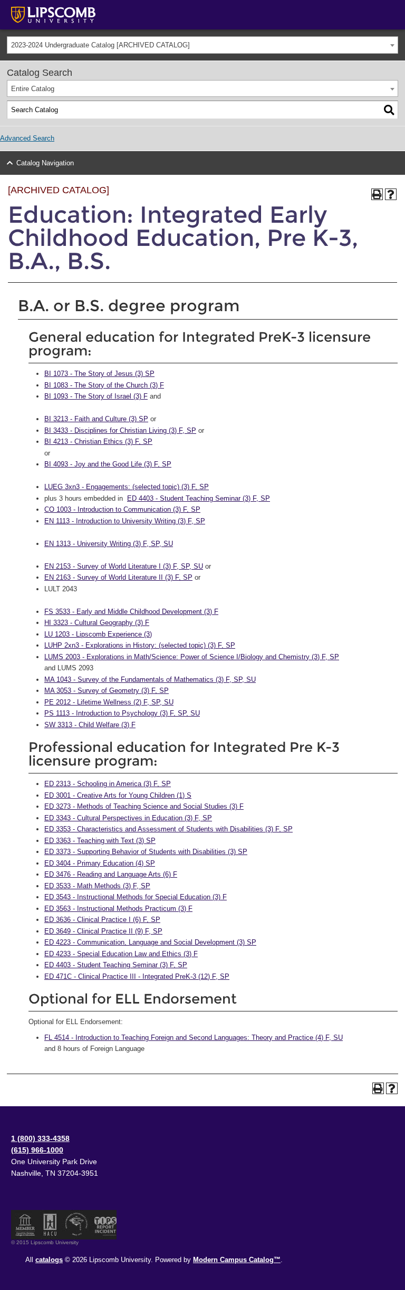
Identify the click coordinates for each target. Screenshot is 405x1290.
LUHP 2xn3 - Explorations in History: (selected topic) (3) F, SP (139, 645)
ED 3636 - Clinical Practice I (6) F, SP (102, 920)
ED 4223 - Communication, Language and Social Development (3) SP (150, 942)
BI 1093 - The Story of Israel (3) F (96, 396)
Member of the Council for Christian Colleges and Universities (25, 1224)
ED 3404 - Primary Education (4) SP (99, 863)
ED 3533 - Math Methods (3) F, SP (97, 886)
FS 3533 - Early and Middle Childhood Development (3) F (131, 612)
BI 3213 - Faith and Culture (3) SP (96, 419)
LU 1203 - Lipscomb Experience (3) (98, 634)
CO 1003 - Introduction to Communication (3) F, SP (122, 509)
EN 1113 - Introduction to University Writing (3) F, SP (124, 521)
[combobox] (202, 45)
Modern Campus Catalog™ (237, 1260)
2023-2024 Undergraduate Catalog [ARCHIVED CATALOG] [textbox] (100, 45)
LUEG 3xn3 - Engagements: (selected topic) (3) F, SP (126, 487)
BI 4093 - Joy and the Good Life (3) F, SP (107, 464)
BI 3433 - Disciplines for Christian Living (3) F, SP (120, 430)
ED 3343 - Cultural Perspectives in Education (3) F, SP (128, 818)
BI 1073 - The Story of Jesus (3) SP (99, 374)
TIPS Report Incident (105, 1224)
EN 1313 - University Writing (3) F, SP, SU (108, 544)
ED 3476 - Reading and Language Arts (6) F (110, 874)
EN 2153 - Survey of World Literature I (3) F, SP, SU (123, 566)
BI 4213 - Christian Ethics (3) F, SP (98, 441)
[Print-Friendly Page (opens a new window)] (377, 194)
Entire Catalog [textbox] (32, 89)
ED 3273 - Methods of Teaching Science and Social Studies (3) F (144, 806)
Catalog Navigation (45, 163)
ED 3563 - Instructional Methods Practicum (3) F (118, 908)
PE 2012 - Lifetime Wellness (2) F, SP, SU (108, 702)
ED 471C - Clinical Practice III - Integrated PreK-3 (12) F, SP (136, 976)
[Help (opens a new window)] (391, 194)
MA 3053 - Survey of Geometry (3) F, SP (106, 690)
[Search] (389, 110)
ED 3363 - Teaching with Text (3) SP (100, 841)
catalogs (49, 1260)
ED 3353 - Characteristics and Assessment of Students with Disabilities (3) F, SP (168, 829)
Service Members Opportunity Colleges (77, 1224)
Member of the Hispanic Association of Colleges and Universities (50, 1224)
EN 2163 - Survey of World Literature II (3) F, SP (118, 577)
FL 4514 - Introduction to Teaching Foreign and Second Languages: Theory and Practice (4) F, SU (193, 1037)
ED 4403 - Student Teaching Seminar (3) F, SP (198, 498)
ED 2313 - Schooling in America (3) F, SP (107, 784)
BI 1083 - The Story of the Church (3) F (104, 385)
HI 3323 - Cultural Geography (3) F (96, 623)
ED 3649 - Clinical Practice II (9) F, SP (103, 931)
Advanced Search (27, 138)
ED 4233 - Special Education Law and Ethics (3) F (121, 954)
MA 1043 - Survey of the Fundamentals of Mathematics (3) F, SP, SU (150, 679)
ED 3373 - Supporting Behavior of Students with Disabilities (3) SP (145, 852)
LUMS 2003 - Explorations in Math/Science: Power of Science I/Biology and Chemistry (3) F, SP (191, 657)
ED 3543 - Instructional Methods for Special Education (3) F (135, 897)
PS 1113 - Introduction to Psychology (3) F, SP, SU (122, 713)
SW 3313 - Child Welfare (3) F (90, 725)
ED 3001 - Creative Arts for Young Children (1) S (117, 795)
